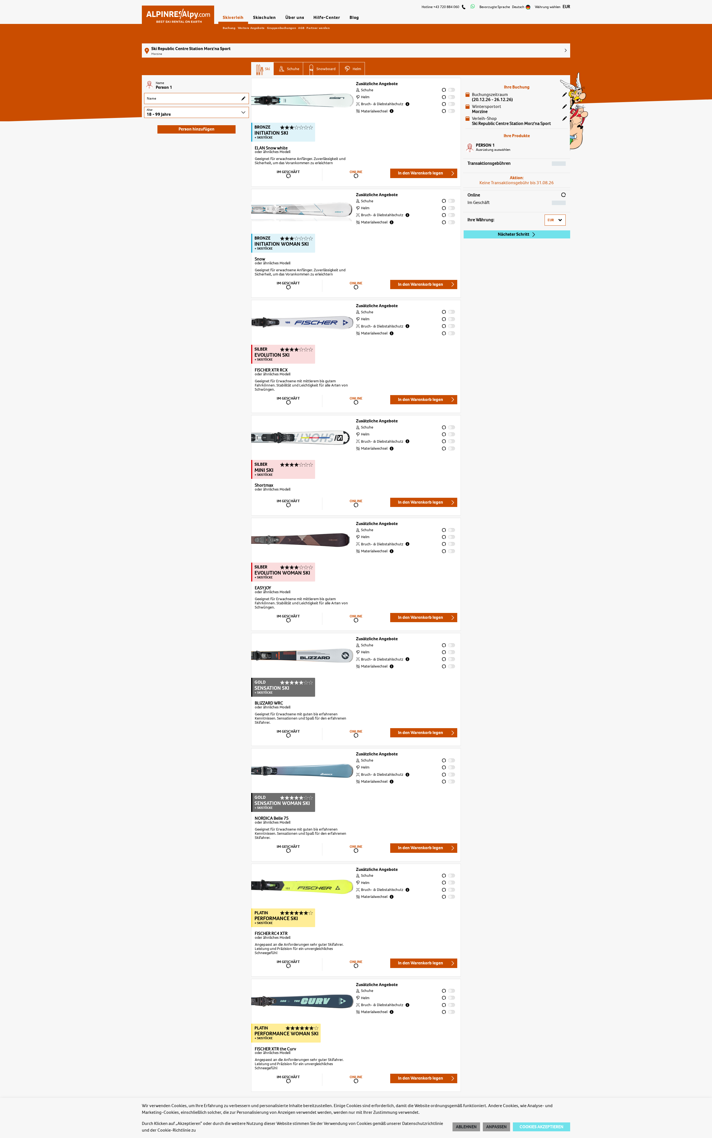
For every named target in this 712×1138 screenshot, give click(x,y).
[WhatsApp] (472, 7)
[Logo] (178, 13)
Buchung (229, 28)
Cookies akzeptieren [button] (541, 1127)
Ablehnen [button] (466, 1127)
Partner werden (318, 28)
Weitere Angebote (251, 28)
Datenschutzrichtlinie (422, 1123)
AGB (301, 28)
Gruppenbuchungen (281, 28)
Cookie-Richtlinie (174, 1130)
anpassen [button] (496, 1127)
